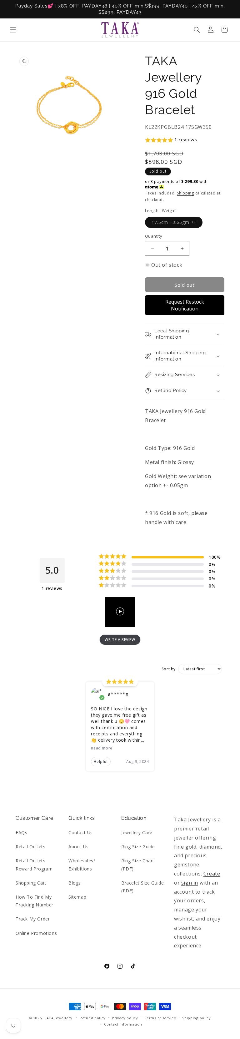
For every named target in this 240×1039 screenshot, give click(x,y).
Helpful (101, 761)
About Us (78, 847)
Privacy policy (125, 1018)
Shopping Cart (31, 883)
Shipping (185, 193)
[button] (13, 30)
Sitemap (77, 897)
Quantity (153, 236)
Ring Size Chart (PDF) (137, 864)
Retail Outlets (30, 847)
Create (211, 873)
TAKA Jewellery (58, 1018)
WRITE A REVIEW (120, 639)
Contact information (123, 1024)
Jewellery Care (136, 832)
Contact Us (80, 832)
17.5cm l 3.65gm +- (177, 223)
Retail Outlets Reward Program (34, 864)
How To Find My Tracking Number (34, 901)
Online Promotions (36, 933)
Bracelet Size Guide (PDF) (142, 887)
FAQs (21, 832)
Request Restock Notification (184, 305)
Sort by (169, 669)
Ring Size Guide (138, 847)
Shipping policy (196, 1018)
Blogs (74, 883)
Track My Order (33, 919)
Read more (101, 748)
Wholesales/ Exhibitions (81, 864)
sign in (189, 882)
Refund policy (93, 1018)
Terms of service (160, 1018)
